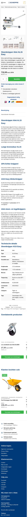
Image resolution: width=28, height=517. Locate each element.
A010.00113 (15, 285)
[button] (23, 11)
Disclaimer (4, 453)
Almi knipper (15, 297)
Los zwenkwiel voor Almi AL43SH (10, 344)
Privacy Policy (4, 451)
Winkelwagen (4, 471)
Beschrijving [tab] (5, 110)
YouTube (3, 482)
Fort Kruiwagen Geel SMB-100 (9, 400)
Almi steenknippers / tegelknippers (18, 308)
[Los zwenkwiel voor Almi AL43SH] (12, 329)
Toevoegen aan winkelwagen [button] (12, 357)
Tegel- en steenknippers (23, 7)
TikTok (2, 489)
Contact (3, 462)
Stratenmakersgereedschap (10, 7)
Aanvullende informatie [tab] (7, 114)
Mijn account (4, 464)
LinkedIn (3, 484)
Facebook (3, 480)
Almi (11, 127)
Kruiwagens (12, 397)
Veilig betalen (4, 455)
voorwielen (5, 202)
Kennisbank (4, 469)
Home (2, 7)
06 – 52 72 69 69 (5, 515)
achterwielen (13, 202)
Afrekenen (3, 473)
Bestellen (17, 79)
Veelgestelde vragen (6, 467)
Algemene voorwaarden (7, 449)
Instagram (3, 486)
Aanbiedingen (4, 397)
